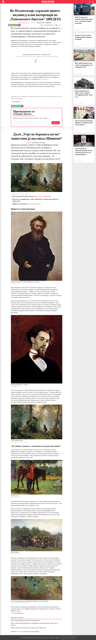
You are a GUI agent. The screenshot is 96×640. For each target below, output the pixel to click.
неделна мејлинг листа (33, 204)
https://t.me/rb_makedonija (42, 196)
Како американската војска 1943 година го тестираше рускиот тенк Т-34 (83, 94)
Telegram (59, 25)
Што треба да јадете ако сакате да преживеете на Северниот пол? (84, 65)
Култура (29, 142)
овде (18, 631)
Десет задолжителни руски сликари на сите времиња (28, 628)
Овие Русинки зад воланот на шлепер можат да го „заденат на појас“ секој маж (84, 20)
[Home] (3, 2)
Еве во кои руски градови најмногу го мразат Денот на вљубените (84, 123)
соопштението (44, 79)
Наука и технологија (23, 22)
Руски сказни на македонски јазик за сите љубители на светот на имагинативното (84, 151)
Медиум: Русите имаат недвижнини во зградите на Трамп (83, 37)
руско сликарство (17, 613)
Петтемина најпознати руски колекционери (25, 620)
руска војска (16, 101)
